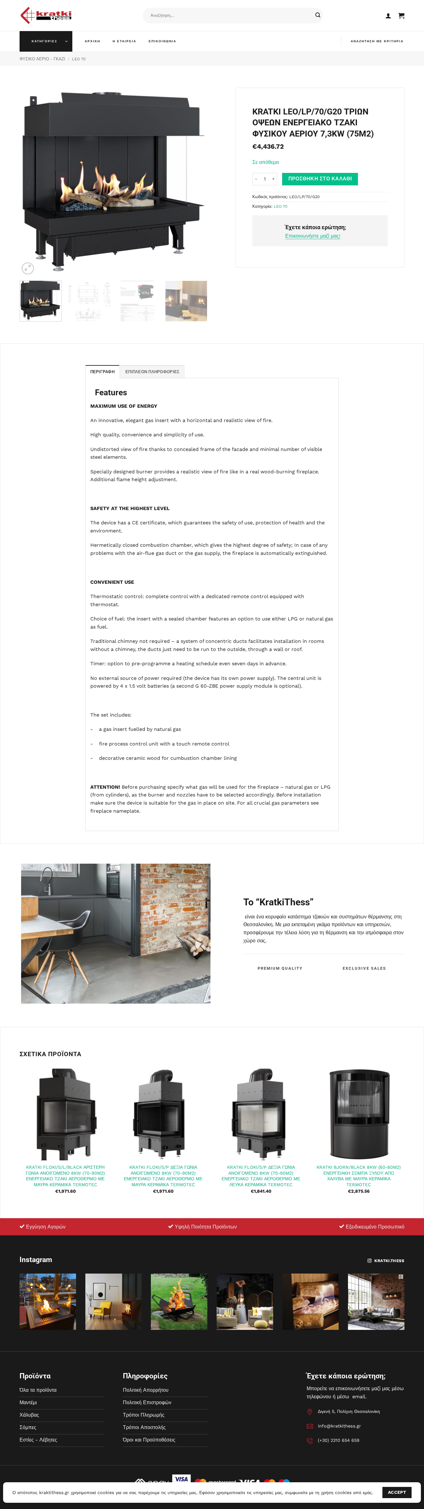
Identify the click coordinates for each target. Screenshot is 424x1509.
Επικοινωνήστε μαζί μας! (312, 236)
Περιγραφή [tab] (102, 371)
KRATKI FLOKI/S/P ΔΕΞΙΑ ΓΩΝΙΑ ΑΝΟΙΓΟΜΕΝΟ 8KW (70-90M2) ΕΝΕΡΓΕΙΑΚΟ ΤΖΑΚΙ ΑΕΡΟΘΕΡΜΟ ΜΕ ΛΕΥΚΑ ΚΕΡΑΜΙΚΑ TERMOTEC (261, 1176)
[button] (388, 15)
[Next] (195, 182)
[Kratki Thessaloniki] (46, 15)
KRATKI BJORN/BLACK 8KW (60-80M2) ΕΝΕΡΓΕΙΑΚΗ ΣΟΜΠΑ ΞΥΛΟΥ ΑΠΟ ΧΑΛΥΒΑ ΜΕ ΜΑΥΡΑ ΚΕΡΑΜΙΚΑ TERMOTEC (359, 1176)
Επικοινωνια (162, 41)
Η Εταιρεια (124, 41)
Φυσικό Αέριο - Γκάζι (42, 59)
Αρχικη (92, 41)
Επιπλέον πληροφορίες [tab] (152, 371)
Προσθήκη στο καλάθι (320, 179)
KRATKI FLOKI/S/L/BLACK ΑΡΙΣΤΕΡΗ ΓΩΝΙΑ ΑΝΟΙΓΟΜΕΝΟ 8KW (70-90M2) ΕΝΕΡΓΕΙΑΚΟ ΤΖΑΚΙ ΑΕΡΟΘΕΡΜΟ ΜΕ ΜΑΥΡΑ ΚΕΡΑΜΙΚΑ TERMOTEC (65, 1176)
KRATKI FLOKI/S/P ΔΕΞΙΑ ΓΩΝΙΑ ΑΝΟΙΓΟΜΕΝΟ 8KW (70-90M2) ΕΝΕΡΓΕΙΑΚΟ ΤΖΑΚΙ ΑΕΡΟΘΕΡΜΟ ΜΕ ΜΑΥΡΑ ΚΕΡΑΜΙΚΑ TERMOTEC (163, 1176)
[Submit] (318, 15)
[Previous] (31, 182)
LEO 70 (79, 59)
